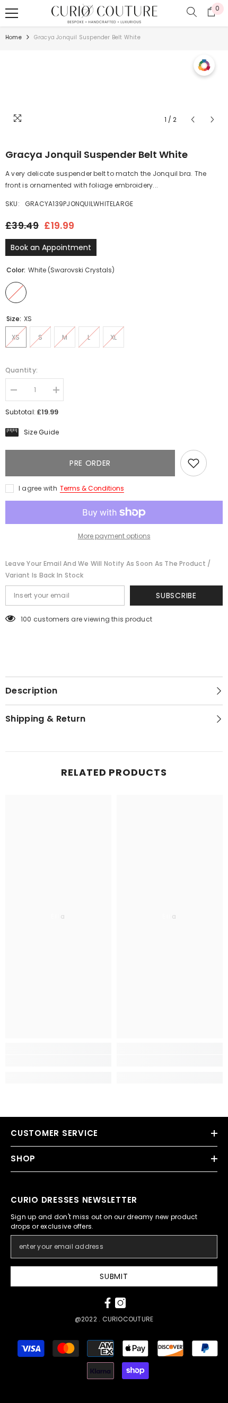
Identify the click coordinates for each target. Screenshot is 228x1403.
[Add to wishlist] (193, 463)
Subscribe (176, 595)
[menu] (11, 13)
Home (13, 37)
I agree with (38, 488)
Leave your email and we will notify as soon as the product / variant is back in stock (108, 569)
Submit (114, 1276)
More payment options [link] (114, 535)
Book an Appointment (51, 247)
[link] (58, 1061)
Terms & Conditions (92, 488)
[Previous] (192, 119)
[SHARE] (215, 463)
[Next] (212, 119)
